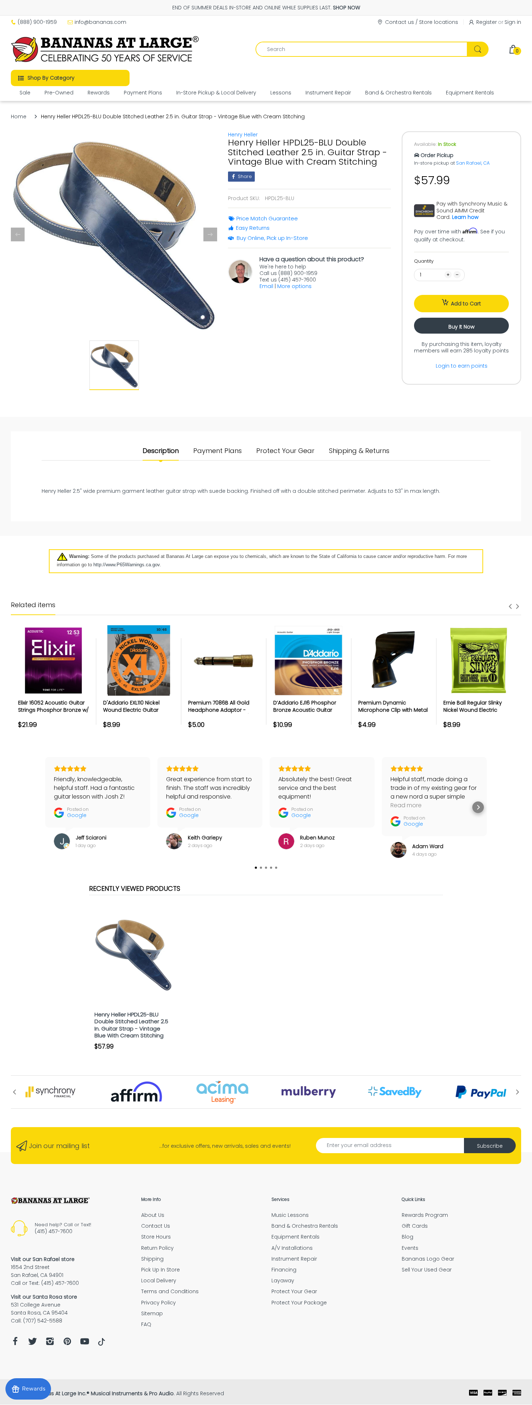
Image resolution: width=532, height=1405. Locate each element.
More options (294, 286)
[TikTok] (101, 1344)
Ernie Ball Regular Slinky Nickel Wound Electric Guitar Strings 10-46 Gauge (478, 709)
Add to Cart (466, 303)
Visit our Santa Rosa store (44, 1296)
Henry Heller (243, 134)
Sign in (512, 22)
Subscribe (490, 1146)
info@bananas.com (100, 22)
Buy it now (461, 326)
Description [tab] (161, 451)
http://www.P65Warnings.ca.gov (126, 564)
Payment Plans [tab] (217, 451)
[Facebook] (15, 1343)
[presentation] (510, 606)
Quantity (424, 261)
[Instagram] (50, 1343)
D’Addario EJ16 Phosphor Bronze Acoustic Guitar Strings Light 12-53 (304, 709)
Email (266, 286)
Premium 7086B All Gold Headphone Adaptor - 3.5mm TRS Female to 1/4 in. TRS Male (223, 713)
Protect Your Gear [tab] (285, 451)
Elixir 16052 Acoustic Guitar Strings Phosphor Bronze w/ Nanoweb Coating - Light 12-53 (53, 713)
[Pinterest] (67, 1343)
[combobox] (371, 49)
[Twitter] (32, 1343)
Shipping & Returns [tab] (359, 451)
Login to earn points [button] (461, 365)
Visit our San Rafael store (43, 1259)
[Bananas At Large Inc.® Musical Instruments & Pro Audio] (106, 49)
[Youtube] (84, 1343)
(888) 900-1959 (37, 22)
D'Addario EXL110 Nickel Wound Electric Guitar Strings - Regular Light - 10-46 (137, 713)
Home (18, 116)
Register (486, 22)
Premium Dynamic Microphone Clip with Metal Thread (393, 709)
